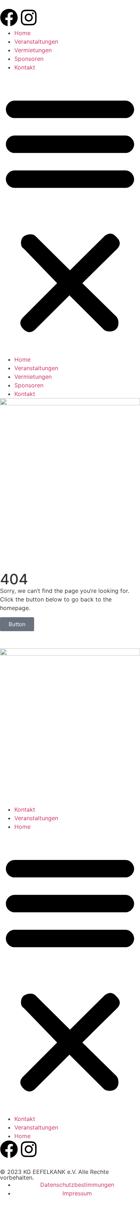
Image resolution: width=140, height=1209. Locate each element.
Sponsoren (28, 58)
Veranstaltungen (36, 41)
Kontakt (24, 67)
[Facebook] (9, 17)
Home (22, 33)
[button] (70, 213)
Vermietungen (33, 50)
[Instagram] (29, 17)
